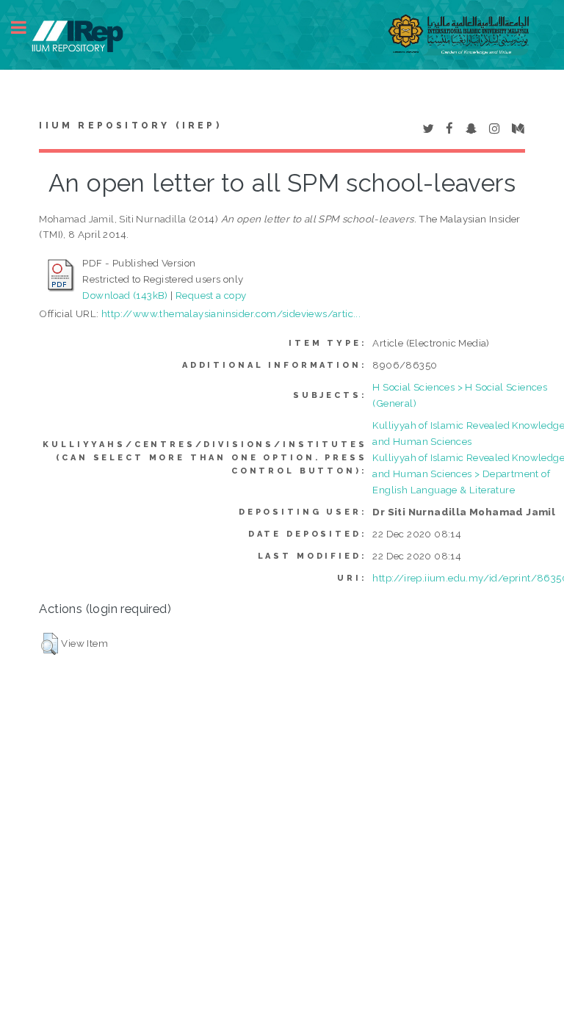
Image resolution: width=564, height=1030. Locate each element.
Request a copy (211, 295)
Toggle (26, 27)
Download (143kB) (124, 295)
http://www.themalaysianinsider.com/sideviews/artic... (231, 313)
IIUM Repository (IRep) (130, 125)
